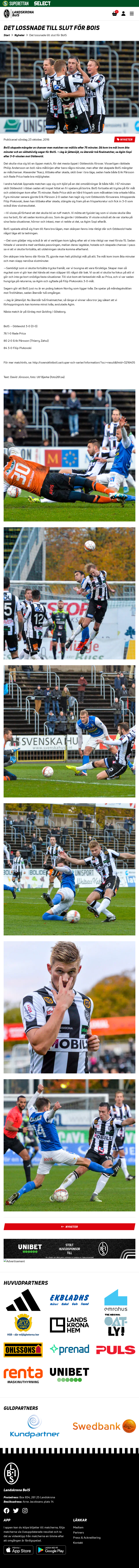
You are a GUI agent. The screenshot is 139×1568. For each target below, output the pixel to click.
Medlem (78, 1527)
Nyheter (19, 35)
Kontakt (78, 1542)
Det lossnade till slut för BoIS (48, 35)
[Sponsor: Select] (42, 2)
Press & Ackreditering (87, 1537)
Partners (78, 1532)
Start (7, 35)
